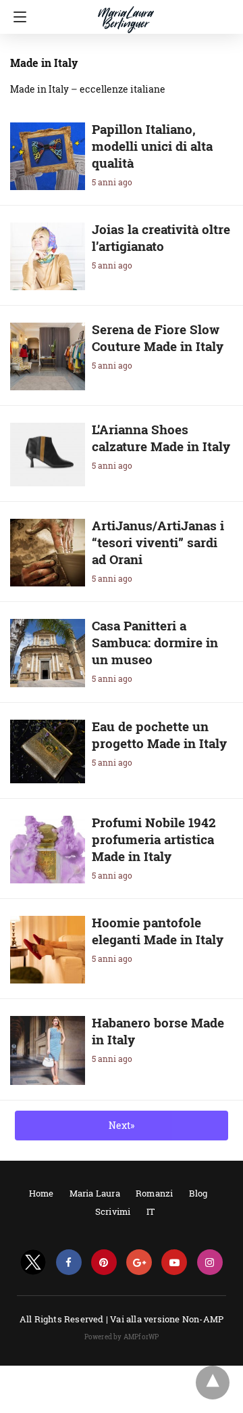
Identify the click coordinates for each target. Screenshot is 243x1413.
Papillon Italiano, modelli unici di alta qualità (152, 145)
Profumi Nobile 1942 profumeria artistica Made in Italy (154, 839)
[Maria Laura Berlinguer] (126, 13)
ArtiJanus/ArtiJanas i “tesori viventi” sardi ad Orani (158, 542)
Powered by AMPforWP (121, 1337)
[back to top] (213, 1382)
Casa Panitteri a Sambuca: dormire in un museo (155, 642)
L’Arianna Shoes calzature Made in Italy (161, 438)
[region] (117, 1396)
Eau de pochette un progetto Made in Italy (159, 734)
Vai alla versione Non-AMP (166, 1319)
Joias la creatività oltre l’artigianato (161, 237)
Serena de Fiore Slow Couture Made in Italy (157, 337)
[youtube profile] (174, 1262)
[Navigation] (16, 17)
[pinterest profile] (104, 1262)
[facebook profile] (69, 1262)
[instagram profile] (210, 1262)
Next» (121, 1125)
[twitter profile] (33, 1262)
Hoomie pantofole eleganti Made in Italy (157, 931)
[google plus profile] (139, 1262)
